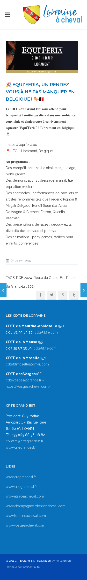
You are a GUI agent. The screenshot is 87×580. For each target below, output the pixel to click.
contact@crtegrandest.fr (24, 441)
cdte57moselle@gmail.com (27, 364)
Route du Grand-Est (49, 278)
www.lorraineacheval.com (26, 516)
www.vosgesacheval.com (25, 525)
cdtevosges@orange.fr (24, 380)
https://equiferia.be (21, 145)
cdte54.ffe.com (46, 332)
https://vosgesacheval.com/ (28, 386)
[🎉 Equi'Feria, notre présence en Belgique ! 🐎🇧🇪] (83, 290)
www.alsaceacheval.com (25, 496)
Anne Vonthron (61, 560)
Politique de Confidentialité (23, 567)
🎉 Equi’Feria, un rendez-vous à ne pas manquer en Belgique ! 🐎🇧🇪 (40, 92)
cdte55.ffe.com (45, 348)
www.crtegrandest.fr (21, 447)
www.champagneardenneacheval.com (35, 506)
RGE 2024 (24, 278)
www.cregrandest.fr (21, 477)
